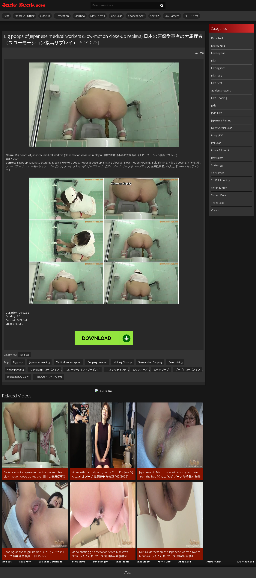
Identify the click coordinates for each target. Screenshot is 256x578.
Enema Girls (218, 45)
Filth (213, 60)
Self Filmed (217, 173)
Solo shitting (175, 362)
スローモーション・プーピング (82, 369)
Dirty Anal (217, 38)
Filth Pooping (219, 98)
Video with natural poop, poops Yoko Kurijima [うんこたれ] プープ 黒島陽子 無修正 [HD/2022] (103, 474)
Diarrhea (79, 16)
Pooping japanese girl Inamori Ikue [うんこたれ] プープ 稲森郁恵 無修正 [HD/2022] (34, 554)
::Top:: (127, 572)
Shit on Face (218, 195)
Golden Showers (221, 90)
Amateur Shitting (24, 16)
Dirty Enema (97, 16)
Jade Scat (116, 16)
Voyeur (215, 210)
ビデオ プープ (161, 369)
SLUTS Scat (191, 16)
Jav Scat (24, 354)
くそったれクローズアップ (44, 369)
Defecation (62, 16)
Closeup (45, 16)
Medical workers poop (68, 362)
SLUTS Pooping (220, 180)
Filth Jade (216, 75)
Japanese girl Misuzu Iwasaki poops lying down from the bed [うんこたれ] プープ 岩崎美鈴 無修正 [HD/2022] (170, 474)
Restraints (217, 158)
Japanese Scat (135, 16)
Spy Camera (172, 16)
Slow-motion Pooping (150, 362)
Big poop (18, 362)
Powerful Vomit (220, 150)
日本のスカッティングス (48, 377)
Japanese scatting (39, 362)
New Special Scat (221, 128)
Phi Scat (216, 143)
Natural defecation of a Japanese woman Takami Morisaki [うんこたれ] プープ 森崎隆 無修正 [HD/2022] (170, 554)
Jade (213, 105)
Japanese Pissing (221, 120)
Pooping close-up (97, 362)
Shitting (154, 16)
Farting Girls (218, 68)
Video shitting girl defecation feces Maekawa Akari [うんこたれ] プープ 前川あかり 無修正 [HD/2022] (100, 554)
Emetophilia (218, 53)
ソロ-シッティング (116, 369)
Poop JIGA (217, 135)
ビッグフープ (139, 369)
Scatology (217, 165)
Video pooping (15, 369)
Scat (6, 16)
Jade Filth (216, 113)
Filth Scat (216, 83)
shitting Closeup (122, 362)
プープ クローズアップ (187, 369)
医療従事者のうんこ (18, 377)
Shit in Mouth (219, 188)
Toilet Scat (217, 203)
